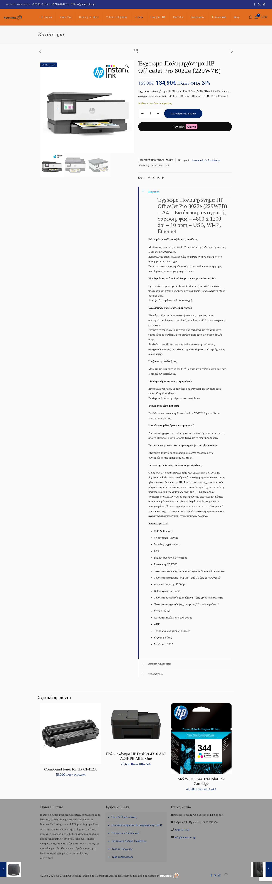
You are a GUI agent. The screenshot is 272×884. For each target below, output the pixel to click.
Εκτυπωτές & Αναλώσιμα (206, 160)
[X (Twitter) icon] (259, 4)
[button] (127, 66)
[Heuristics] (13, 17)
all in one (157, 165)
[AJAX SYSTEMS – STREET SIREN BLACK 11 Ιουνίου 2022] (10, 869)
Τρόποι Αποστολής (122, 856)
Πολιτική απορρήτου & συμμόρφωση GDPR (137, 825)
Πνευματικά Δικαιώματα (125, 832)
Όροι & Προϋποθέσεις (124, 817)
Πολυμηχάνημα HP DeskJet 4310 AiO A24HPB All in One (136, 756)
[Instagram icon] (264, 4)
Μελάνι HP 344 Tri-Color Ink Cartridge (201, 781)
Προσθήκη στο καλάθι (183, 113)
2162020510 (61, 4)
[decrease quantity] (142, 113)
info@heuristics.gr (84, 4)
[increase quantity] (158, 113)
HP (167, 165)
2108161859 (42, 4)
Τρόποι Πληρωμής (122, 848)
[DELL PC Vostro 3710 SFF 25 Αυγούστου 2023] (261, 869)
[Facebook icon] (254, 4)
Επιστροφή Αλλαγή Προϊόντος (129, 840)
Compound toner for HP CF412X (70, 769)
